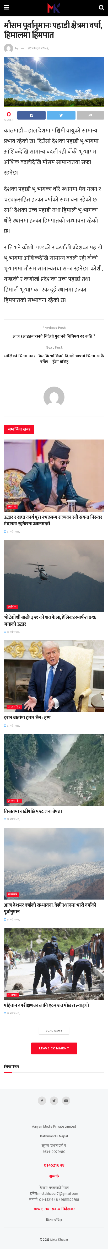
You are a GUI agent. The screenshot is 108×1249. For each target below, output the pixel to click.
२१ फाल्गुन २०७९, (38, 48)
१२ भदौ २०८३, (13, 532)
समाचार (13, 894)
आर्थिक (12, 607)
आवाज (12, 507)
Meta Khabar (59, 1239)
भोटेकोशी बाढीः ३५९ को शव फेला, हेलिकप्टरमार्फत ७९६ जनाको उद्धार (50, 621)
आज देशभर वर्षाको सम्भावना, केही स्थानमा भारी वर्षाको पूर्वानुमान (50, 908)
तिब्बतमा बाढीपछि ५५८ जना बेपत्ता (33, 812)
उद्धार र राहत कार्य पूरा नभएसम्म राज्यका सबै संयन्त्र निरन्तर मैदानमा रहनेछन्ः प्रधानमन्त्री (53, 521)
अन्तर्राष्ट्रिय (14, 707)
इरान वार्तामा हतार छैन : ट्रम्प (27, 718)
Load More (54, 1030)
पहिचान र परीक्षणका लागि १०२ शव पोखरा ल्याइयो (46, 1006)
